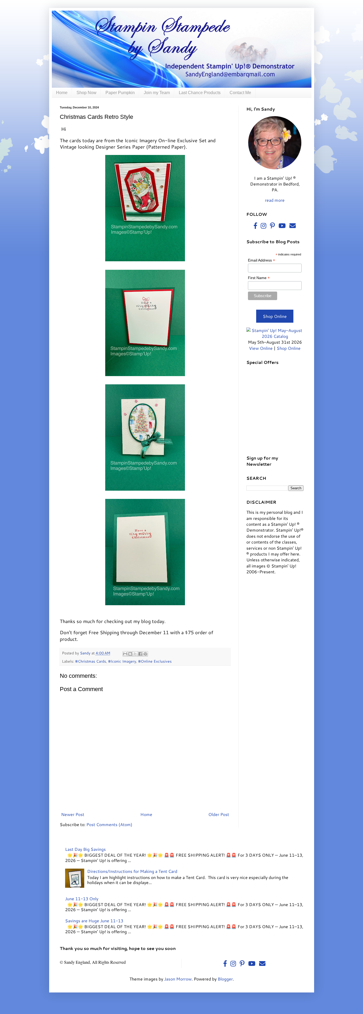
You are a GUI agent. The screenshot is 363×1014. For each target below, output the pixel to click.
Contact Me (240, 92)
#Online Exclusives (155, 661)
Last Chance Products (200, 92)
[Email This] (125, 654)
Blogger (225, 979)
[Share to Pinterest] (145, 654)
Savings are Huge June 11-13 (94, 921)
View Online (261, 348)
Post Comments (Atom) (109, 824)
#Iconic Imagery (122, 661)
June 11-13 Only (81, 898)
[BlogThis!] (130, 654)
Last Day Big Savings (85, 849)
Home (61, 92)
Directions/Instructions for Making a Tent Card (132, 871)
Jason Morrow (178, 979)
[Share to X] (135, 654)
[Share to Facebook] (140, 654)
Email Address (261, 260)
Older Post (218, 814)
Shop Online (275, 316)
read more (275, 200)
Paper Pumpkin (120, 92)
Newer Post (72, 814)
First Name (259, 277)
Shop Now (86, 92)
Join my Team (157, 92)
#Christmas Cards (90, 661)
